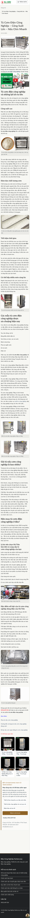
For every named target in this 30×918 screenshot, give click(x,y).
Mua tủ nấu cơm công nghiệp (9, 720)
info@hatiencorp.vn (8, 826)
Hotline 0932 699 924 (9, 817)
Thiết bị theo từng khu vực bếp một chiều (15, 800)
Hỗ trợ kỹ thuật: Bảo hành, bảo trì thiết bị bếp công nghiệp (14, 874)
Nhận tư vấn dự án (15, 813)
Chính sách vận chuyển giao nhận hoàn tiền (13, 881)
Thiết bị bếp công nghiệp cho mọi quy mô (15, 804)
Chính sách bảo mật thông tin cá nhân (12, 888)
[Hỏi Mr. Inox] (27, 915)
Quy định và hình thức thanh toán (10, 885)
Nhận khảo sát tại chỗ (9, 808)
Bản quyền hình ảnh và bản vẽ (9, 891)
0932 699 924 (5, 902)
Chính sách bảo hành (7, 878)
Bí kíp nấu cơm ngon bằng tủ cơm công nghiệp (14, 730)
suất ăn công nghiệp (20, 401)
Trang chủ (3, 7)
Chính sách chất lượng (7, 894)
